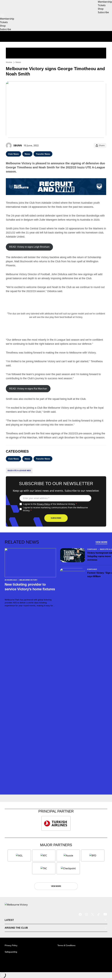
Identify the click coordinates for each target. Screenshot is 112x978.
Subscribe (5, 29)
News (18, 62)
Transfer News (43, 154)
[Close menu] (106, 962)
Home (9, 62)
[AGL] (19, 855)
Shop (3, 25)
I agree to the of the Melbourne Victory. (50, 504)
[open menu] (2, 15)
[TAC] (43, 868)
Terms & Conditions (66, 945)
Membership (7, 18)
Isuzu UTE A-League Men (19, 471)
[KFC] (43, 855)
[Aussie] (68, 855)
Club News (13, 154)
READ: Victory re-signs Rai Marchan (28, 388)
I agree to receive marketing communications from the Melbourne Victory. (55, 509)
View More (101, 542)
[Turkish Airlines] (56, 823)
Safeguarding (11, 952)
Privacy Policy (43, 504)
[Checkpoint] (68, 868)
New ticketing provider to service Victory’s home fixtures (30, 589)
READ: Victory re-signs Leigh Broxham (29, 247)
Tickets (4, 22)
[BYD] (92, 855)
